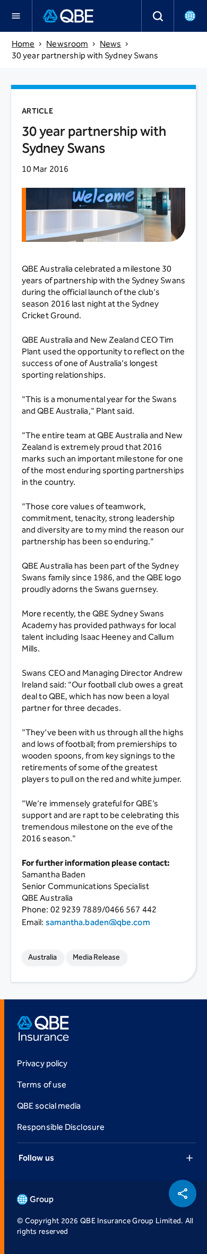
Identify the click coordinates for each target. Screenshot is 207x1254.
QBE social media (49, 1106)
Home (23, 44)
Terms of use (41, 1084)
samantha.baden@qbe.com (98, 922)
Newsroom (67, 44)
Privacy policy (42, 1063)
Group (42, 1199)
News (110, 44)
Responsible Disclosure (61, 1127)
